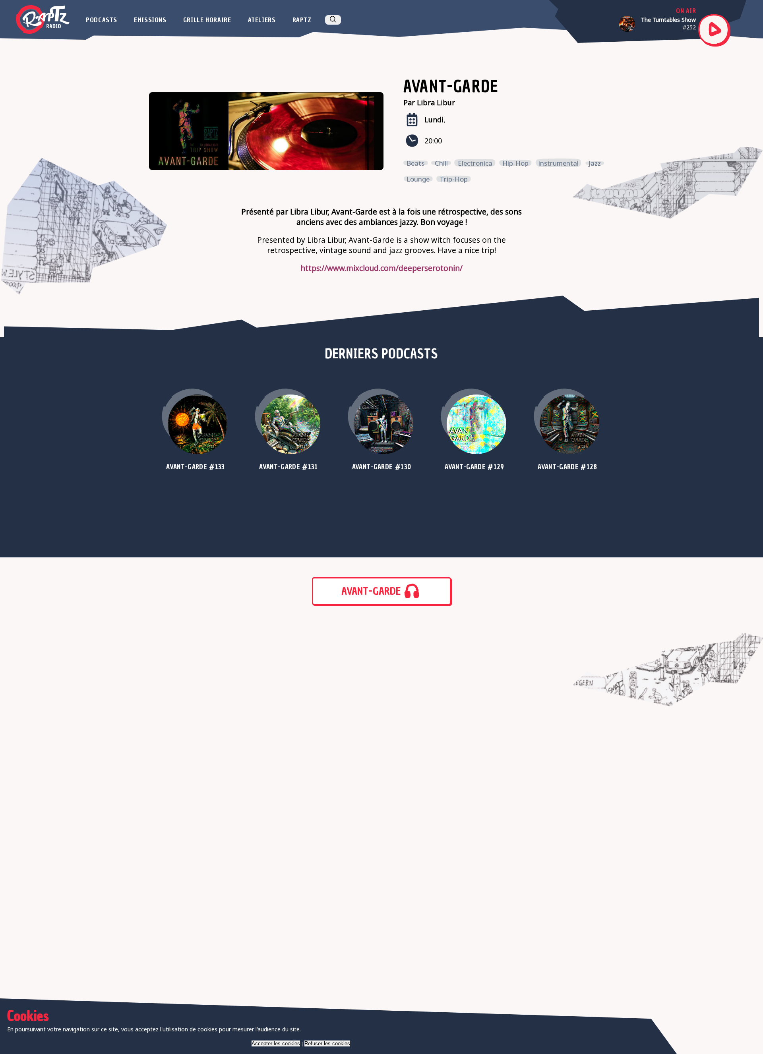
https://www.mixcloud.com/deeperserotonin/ (381, 268)
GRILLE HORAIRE (207, 19)
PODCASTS (101, 19)
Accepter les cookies (276, 1043)
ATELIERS (262, 19)
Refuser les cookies (327, 1043)
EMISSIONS (150, 19)
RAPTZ (302, 19)
